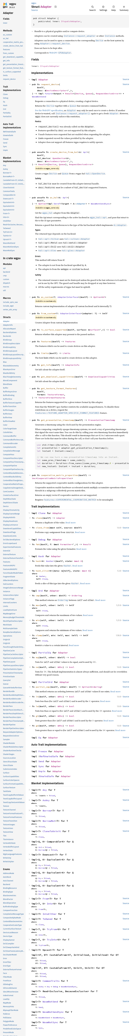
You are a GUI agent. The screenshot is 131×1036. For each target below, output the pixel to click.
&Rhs (60, 667)
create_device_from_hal (64, 152)
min (38, 620)
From (45, 898)
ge (37, 725)
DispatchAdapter (70, 21)
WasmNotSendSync (100, 203)
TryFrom (52, 929)
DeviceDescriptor (56, 90)
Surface (94, 329)
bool (112, 329)
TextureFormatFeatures (51, 397)
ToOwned (47, 918)
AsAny (46, 800)
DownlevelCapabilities (101, 376)
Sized (44, 579)
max (38, 605)
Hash (41, 556)
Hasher (50, 561)
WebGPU (60, 52)
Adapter (43, 79)
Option (42, 203)
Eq (39, 737)
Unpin (41, 771)
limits (45, 353)
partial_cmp (43, 687)
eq (37, 657)
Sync (41, 766)
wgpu (12, 4)
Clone (41, 513)
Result (69, 93)
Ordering (77, 595)
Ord (40, 590)
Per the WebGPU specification (49, 110)
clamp (39, 635)
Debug (41, 539)
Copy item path (55, 6)
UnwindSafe (47, 776)
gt (37, 716)
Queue (89, 93)
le (37, 706)
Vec (34, 478)
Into (49, 903)
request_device (50, 84)
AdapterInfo (72, 365)
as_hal (54, 197)
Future (48, 93)
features (46, 341)
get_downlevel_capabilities (57, 376)
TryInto (52, 939)
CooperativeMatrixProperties (54, 478)
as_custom (46, 297)
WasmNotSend (39, 96)
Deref (57, 203)
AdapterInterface (68, 297)
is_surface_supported (54, 329)
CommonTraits (51, 980)
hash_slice (42, 570)
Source (34, 10)
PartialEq (44, 652)
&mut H (78, 561)
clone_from (42, 527)
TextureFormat (55, 394)
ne (37, 667)
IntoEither (50, 913)
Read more (71, 522)
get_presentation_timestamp (57, 420)
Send (41, 761)
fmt (38, 544)
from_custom (48, 313)
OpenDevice (58, 158)
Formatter (66, 544)
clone (39, 518)
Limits (66, 353)
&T (103, 297)
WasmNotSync (58, 1017)
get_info (46, 365)
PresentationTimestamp (101, 420)
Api (85, 152)
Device (79, 93)
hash (38, 561)
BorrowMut (49, 820)
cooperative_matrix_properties (59, 475)
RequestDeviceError (107, 93)
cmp (38, 595)
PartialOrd (45, 682)
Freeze (42, 751)
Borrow (47, 810)
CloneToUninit (52, 831)
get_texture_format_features (58, 388)
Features (70, 341)
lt (37, 696)
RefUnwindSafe (49, 756)
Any (45, 789)
